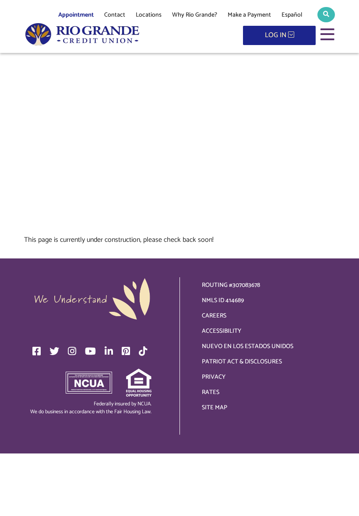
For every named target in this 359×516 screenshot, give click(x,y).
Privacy (213, 377)
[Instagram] (72, 351)
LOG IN (276, 35)
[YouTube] (90, 351)
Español (292, 15)
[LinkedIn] (108, 351)
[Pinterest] (125, 351)
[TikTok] (142, 351)
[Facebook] (36, 351)
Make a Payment (249, 15)
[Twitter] (54, 351)
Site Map (214, 407)
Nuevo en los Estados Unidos (247, 346)
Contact (114, 15)
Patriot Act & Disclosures (242, 361)
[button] (326, 14)
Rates (210, 392)
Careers (214, 316)
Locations (149, 15)
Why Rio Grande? (194, 15)
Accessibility (221, 331)
